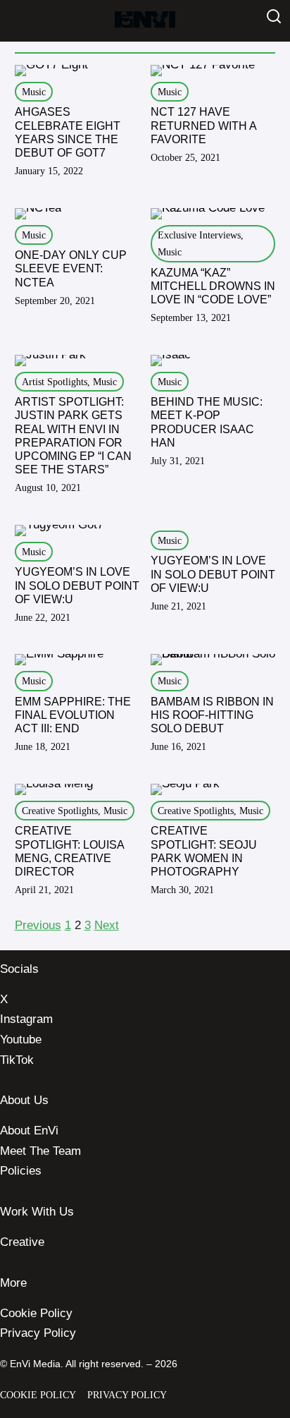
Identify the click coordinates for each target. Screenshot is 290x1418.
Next (106, 925)
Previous (38, 925)
